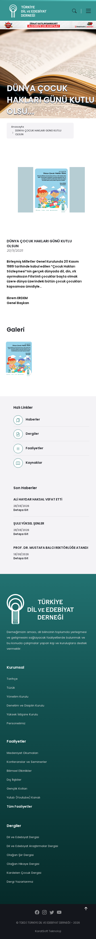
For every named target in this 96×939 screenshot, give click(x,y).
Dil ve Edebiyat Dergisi (23, 837)
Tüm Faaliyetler (19, 806)
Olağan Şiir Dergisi (20, 855)
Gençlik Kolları (17, 788)
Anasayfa (17, 127)
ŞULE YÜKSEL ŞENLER (28, 523)
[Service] (18, 358)
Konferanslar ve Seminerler (27, 762)
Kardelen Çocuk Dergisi (24, 873)
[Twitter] (52, 913)
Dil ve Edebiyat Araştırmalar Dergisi (32, 846)
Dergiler (32, 433)
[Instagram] (44, 913)
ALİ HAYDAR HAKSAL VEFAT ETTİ (37, 499)
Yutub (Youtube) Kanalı (23, 797)
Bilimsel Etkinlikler (19, 771)
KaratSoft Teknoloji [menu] (48, 931)
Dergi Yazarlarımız (20, 882)
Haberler (33, 419)
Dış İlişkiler (14, 780)
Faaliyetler (34, 448)
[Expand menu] (88, 10)
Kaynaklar (34, 462)
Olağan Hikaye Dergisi (23, 864)
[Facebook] (37, 913)
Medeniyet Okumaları (22, 753)
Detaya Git (20, 510)
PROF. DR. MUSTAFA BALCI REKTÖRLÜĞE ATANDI (50, 547)
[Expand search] (74, 10)
